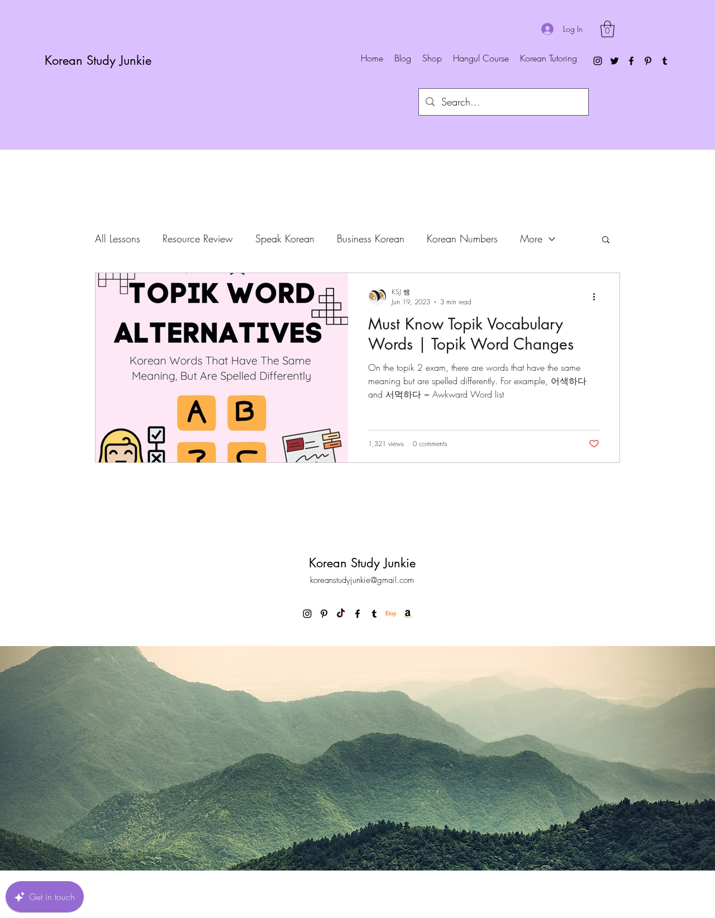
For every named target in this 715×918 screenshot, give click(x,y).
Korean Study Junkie (98, 60)
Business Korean (370, 238)
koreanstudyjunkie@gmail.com (362, 580)
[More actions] (597, 296)
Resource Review (198, 238)
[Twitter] (614, 60)
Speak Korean (284, 238)
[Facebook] (631, 60)
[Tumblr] (664, 60)
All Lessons (117, 238)
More (531, 238)
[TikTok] (340, 613)
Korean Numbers (462, 238)
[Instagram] (597, 60)
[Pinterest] (648, 60)
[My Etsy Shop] (391, 613)
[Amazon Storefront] (407, 613)
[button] (607, 29)
